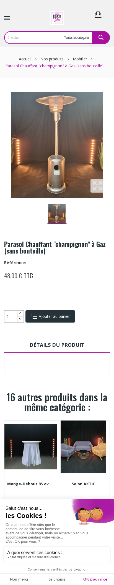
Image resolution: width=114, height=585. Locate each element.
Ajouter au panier (54, 316)
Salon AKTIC (83, 483)
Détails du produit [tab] (57, 344)
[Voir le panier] (102, 14)
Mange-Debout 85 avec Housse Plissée (30, 483)
